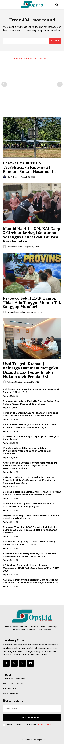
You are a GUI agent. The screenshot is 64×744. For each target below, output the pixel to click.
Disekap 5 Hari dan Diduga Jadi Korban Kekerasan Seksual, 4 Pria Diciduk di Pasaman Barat (32, 493)
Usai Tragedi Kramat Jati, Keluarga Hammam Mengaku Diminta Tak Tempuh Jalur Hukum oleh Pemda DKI (30, 370)
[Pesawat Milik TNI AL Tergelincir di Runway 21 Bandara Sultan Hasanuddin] (32, 137)
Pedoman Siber (44, 724)
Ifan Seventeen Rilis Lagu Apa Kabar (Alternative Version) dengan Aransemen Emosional (27, 451)
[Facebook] (6, 663)
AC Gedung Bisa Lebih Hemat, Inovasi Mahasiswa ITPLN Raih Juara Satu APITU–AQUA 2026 (31, 568)
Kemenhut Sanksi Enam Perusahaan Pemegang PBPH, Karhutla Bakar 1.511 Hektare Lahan (30, 414)
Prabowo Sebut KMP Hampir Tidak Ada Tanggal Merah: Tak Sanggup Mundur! (32, 302)
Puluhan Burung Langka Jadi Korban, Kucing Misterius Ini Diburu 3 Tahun (29, 543)
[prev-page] (4, 84)
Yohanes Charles (14, 247)
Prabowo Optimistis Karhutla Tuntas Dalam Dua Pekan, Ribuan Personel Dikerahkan (31, 402)
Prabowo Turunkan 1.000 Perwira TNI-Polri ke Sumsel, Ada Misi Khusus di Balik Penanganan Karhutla (30, 530)
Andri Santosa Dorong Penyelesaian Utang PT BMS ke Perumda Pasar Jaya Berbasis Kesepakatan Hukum (30, 465)
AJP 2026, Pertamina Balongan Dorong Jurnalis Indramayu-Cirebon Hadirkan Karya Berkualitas (31, 581)
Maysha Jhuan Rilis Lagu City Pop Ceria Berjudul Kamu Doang (31, 438)
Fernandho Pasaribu (16, 312)
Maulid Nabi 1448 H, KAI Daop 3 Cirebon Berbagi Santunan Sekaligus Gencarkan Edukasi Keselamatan (31, 235)
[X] (22, 663)
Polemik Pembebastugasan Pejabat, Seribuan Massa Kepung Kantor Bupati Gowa (30, 555)
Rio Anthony (12, 177)
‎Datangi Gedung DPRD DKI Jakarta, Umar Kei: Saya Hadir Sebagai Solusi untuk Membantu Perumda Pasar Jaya (29, 480)
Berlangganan (30, 717)
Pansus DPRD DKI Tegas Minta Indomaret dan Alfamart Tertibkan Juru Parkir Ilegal (30, 426)
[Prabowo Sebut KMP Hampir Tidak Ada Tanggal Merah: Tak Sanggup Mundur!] (32, 273)
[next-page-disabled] (60, 84)
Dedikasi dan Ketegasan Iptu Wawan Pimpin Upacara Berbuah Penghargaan (28, 505)
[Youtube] (30, 663)
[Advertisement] (32, 82)
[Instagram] (14, 663)
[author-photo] (5, 177)
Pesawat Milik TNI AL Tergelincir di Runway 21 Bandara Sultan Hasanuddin (29, 167)
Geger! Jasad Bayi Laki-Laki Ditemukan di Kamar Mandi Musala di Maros (31, 517)
